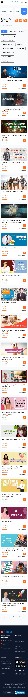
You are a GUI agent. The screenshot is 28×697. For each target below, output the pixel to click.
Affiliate (3, 673)
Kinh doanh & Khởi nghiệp (17, 31)
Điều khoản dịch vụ (20, 648)
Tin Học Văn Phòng (8, 48)
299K (24, 11)
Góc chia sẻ (18, 646)
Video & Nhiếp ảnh (8, 44)
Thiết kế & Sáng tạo (8, 40)
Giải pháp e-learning (6, 663)
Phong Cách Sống (8, 61)
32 (19, 616)
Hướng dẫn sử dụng (20, 641)
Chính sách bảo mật (20, 651)
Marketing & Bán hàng (9, 36)
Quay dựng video (5, 668)
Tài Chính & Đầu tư (8, 57)
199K (17, 11)
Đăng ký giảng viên (6, 661)
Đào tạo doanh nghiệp (6, 666)
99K (10, 11)
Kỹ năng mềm (20, 48)
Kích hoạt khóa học (20, 643)
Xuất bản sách (4, 671)
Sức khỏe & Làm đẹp (8, 52)
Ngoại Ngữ (20, 44)
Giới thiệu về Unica (19, 639)
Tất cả (4, 11)
